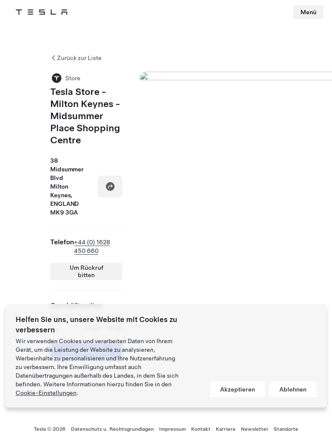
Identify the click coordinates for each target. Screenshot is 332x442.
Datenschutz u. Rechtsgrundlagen (112, 429)
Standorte (286, 429)
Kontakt (201, 429)
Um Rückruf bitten (86, 271)
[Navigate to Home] (41, 12)
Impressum (172, 429)
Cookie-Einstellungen (46, 392)
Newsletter (254, 429)
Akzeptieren (237, 389)
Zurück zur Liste (79, 57)
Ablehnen (292, 389)
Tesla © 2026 (50, 429)
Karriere (226, 429)
